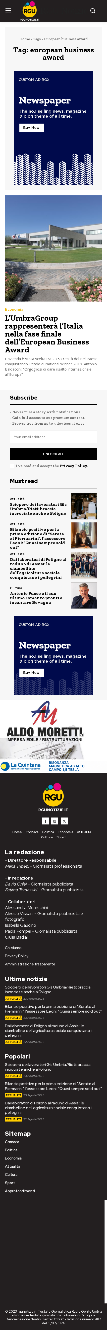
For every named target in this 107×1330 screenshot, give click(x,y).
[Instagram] (54, 821)
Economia (14, 309)
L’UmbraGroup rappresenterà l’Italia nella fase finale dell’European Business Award (47, 333)
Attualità (17, 499)
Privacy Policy (73, 466)
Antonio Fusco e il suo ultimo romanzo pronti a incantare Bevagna (36, 598)
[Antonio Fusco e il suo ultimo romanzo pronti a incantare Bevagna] (84, 595)
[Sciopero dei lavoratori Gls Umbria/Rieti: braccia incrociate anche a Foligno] (84, 506)
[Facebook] (45, 821)
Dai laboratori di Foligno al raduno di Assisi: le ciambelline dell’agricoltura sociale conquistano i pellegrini (48, 1030)
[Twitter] (64, 821)
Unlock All (53, 454)
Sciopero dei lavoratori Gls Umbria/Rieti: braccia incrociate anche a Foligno (38, 509)
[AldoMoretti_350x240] (43, 758)
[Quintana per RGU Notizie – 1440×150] (53, 770)
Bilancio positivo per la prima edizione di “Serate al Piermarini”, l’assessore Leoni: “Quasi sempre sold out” (37, 538)
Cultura (16, 588)
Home (24, 39)
